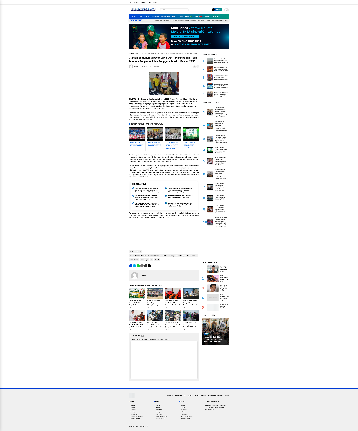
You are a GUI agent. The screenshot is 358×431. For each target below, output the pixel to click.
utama (206, 333)
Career (227, 395)
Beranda (131, 53)
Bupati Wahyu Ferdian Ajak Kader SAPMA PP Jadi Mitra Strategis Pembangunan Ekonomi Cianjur (136, 325)
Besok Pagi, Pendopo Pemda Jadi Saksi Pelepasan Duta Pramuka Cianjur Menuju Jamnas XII (173, 303)
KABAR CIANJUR (143, 426)
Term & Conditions (200, 395)
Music (198, 16)
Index (150, 2)
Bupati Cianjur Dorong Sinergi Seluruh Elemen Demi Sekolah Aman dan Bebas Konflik (190, 303)
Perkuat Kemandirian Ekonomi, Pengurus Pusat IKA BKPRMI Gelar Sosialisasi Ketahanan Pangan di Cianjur (180, 190)
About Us (136, 2)
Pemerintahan (165, 16)
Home (130, 2)
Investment (133, 409)
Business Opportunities (137, 416)
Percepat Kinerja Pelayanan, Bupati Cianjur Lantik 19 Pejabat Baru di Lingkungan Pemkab (221, 139)
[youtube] (225, 2)
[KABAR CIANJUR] (143, 12)
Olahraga (206, 16)
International (216, 16)
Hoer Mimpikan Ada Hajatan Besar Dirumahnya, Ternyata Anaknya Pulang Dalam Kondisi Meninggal (224, 296)
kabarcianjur (144, 260)
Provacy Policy (188, 395)
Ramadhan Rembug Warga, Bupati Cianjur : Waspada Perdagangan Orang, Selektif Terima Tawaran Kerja (180, 204)
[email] (145, 265)
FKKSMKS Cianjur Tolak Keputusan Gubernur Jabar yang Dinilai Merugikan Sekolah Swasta (224, 268)
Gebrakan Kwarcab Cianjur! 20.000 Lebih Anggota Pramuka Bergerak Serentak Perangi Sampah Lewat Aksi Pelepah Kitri (136, 303)
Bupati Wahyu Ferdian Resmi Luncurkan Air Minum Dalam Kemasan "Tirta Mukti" (180, 196)
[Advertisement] (164, 233)
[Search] (187, 9)
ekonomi (139, 252)
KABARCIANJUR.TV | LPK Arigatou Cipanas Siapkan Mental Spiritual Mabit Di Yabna (221, 187)
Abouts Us (170, 395)
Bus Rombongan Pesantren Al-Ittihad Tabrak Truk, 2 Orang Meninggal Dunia (224, 277)
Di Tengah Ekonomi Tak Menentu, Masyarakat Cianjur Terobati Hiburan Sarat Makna (220, 161)
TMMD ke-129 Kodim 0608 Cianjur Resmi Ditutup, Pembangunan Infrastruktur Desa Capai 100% (154, 303)
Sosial (136, 53)
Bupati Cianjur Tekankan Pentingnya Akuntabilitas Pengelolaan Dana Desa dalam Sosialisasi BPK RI (146, 197)
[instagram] (222, 2)
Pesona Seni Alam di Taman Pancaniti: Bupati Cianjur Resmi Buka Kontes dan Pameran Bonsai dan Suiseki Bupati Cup (147, 190)
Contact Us (144, 2)
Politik (140, 16)
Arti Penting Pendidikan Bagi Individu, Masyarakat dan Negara (224, 287)
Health (188, 16)
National (133, 405)
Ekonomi (147, 16)
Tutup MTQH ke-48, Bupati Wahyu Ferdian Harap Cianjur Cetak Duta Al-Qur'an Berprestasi (155, 325)
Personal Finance (135, 418)
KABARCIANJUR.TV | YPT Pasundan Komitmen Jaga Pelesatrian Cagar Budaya (221, 209)
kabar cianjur (134, 260)
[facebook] (216, 2)
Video (181, 16)
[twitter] (219, 2)
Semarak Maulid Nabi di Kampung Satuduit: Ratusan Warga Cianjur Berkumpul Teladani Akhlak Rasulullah (160, 20)
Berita (173, 16)
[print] (142, 265)
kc (151, 260)
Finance (133, 407)
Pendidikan (155, 16)
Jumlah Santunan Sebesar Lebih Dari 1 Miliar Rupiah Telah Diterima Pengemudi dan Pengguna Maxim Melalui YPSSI (162, 256)
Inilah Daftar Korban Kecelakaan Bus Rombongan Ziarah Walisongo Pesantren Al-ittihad (224, 306)
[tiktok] (227, 2)
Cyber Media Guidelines (215, 395)
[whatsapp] (138, 265)
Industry (133, 412)
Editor (155, 2)
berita (132, 252)
